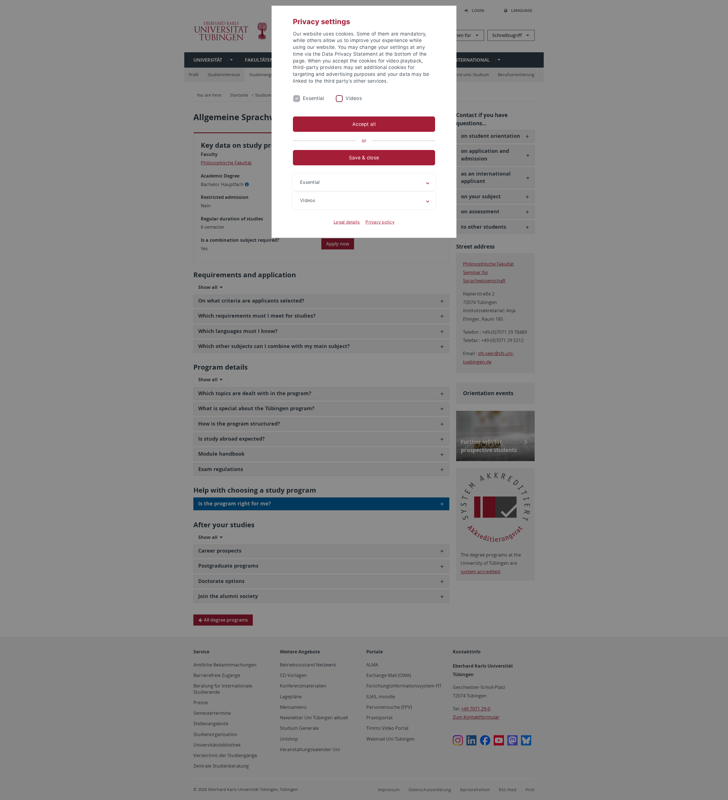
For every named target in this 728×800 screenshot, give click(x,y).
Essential (313, 98)
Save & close (364, 158)
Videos (354, 98)
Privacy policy (379, 222)
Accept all (364, 124)
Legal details (347, 222)
